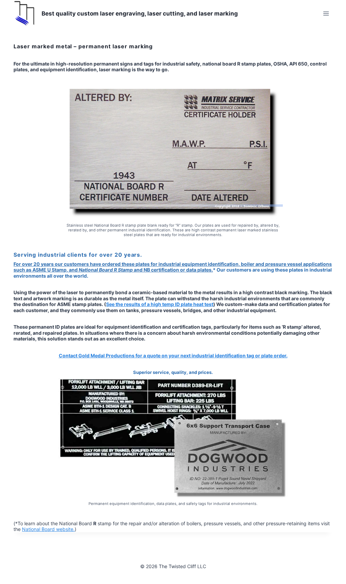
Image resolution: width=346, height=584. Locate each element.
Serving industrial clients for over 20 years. (78, 254)
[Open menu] (326, 13)
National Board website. (48, 529)
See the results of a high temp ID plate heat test (159, 304)
